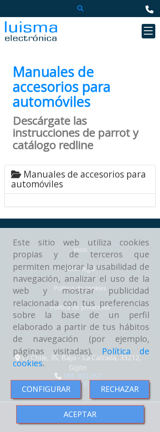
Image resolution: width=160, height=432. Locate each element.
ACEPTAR (80, 414)
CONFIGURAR (46, 389)
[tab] (80, 179)
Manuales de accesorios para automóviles (78, 179)
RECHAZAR (120, 389)
